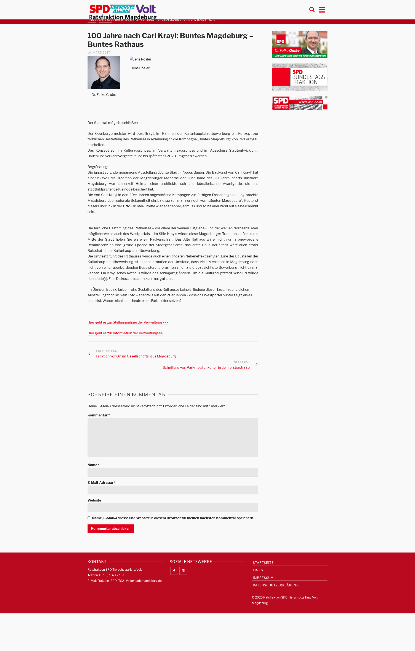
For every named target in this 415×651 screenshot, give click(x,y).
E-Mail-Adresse (101, 483)
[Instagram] (183, 571)
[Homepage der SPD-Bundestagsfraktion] (299, 77)
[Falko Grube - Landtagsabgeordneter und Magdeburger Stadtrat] (299, 44)
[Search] (312, 9)
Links (258, 570)
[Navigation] (322, 9)
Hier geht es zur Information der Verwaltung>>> (125, 333)
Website (94, 500)
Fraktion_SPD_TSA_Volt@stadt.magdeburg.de (130, 581)
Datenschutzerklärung (276, 585)
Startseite (263, 562)
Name (93, 465)
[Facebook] (174, 571)
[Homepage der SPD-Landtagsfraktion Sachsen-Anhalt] (299, 103)
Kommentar (99, 415)
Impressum (263, 578)
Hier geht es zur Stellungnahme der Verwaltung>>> (128, 322)
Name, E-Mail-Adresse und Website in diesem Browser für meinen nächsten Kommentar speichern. (173, 518)
